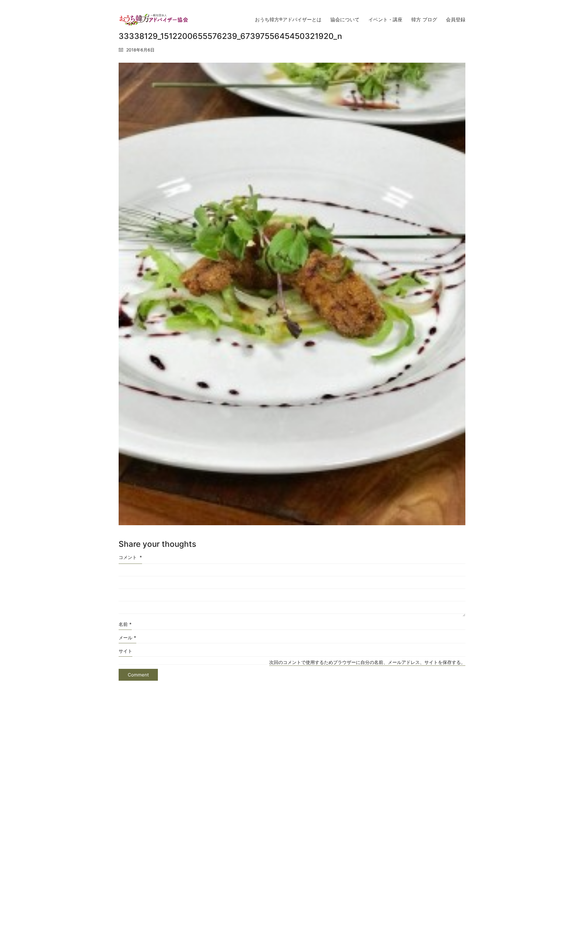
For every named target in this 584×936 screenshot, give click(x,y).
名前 (125, 624)
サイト (125, 651)
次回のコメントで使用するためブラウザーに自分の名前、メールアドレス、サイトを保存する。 (367, 662)
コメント (130, 557)
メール (127, 638)
